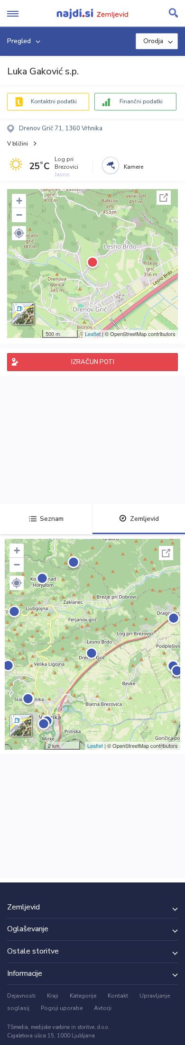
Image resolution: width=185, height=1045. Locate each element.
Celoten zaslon (164, 198)
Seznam (52, 518)
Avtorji (102, 1008)
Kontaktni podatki (54, 101)
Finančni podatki (141, 101)
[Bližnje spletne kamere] (110, 165)
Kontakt (118, 996)
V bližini (17, 143)
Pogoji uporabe (62, 1008)
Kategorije (83, 996)
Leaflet (93, 333)
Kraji (52, 996)
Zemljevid (144, 518)
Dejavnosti (21, 996)
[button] (19, 233)
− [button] (19, 215)
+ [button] (19, 201)
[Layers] (23, 313)
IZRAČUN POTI (92, 362)
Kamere (133, 167)
